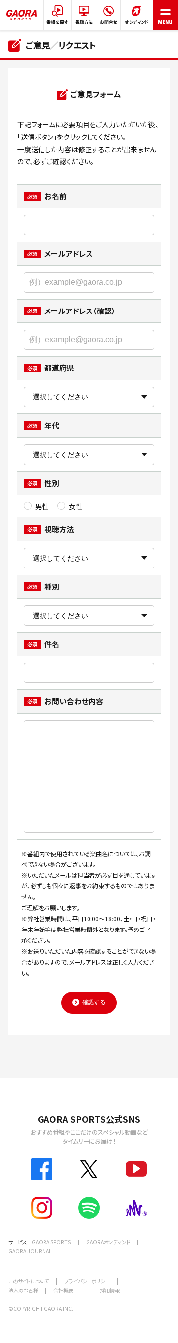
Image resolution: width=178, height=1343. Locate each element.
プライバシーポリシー (87, 1281)
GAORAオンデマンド (108, 1242)
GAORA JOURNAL (30, 1251)
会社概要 (63, 1290)
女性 (76, 506)
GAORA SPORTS (51, 1242)
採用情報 (110, 1290)
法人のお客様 (23, 1290)
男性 (42, 506)
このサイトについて (28, 1281)
